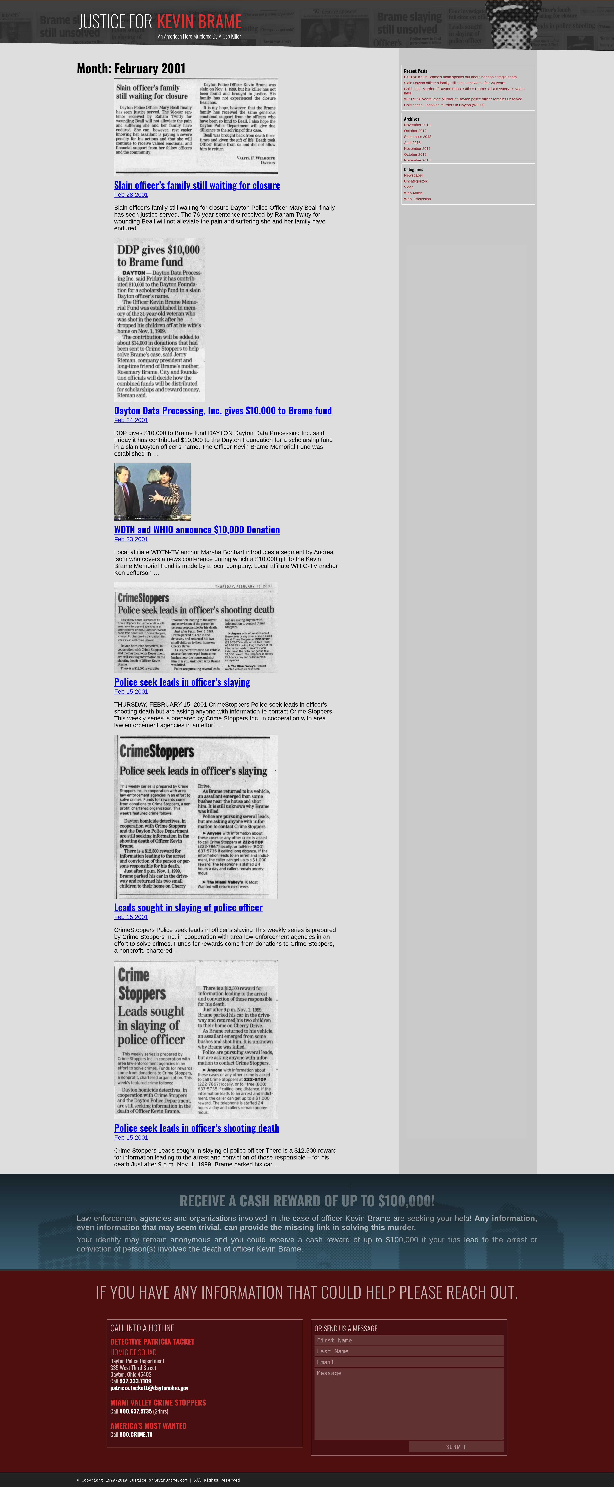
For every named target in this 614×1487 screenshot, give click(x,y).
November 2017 (417, 148)
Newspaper (413, 175)
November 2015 (417, 160)
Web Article (413, 193)
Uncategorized (416, 181)
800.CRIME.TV (136, 1434)
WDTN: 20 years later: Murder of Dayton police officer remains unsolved (463, 99)
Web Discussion (417, 199)
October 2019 (415, 131)
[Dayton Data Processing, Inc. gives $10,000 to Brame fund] (159, 399)
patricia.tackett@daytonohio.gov (149, 1387)
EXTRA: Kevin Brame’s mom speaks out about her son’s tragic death (460, 77)
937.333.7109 (135, 1380)
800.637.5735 (136, 1410)
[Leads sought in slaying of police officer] (196, 896)
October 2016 (415, 154)
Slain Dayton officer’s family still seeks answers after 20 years (454, 83)
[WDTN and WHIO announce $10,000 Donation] (152, 518)
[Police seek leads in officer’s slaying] (196, 671)
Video (408, 187)
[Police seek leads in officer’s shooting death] (196, 1117)
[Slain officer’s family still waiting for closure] (196, 174)
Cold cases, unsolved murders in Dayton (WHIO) (444, 105)
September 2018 (417, 137)
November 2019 (417, 125)
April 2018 (412, 143)
